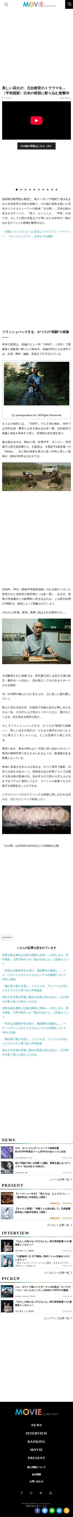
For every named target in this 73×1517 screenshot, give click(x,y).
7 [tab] (43, 189)
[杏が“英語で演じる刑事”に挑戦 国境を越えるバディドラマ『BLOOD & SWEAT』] (7, 1167)
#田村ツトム (20, 1266)
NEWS (36, 1425)
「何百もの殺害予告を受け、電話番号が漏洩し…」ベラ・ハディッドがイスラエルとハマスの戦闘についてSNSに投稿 (34, 975)
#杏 (26, 1173)
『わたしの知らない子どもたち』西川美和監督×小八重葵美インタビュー (43, 1303)
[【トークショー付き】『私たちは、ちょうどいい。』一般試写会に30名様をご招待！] (7, 1198)
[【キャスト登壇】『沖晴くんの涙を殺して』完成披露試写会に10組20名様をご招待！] (7, 1213)
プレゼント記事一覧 (58, 1225)
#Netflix (18, 1296)
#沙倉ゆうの (31, 1266)
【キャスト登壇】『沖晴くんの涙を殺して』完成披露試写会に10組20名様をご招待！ (42, 1210)
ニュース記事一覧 (59, 1179)
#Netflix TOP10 (29, 1296)
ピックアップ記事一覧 (56, 1318)
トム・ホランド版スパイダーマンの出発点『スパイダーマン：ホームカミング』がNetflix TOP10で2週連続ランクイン (42, 1289)
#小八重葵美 (29, 1311)
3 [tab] (25, 189)
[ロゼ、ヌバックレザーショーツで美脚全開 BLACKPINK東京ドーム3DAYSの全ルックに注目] (7, 1152)
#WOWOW (19, 1173)
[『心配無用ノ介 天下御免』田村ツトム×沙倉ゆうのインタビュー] (7, 1261)
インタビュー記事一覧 (56, 1272)
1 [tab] (17, 189)
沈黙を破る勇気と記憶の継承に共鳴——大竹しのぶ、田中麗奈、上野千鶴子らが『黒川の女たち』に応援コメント (35, 959)
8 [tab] (48, 189)
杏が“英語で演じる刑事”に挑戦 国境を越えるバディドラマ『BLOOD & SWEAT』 (43, 1165)
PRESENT (36, 1458)
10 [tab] (56, 189)
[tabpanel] (36, 170)
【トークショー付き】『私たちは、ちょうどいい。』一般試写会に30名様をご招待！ (42, 1195)
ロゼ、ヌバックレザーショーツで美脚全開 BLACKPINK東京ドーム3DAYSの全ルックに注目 (40, 1150)
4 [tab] (30, 189)
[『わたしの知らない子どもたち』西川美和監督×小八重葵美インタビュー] (7, 1306)
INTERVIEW (36, 1433)
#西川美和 (19, 1311)
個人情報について (36, 1467)
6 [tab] (39, 189)
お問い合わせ (36, 1481)
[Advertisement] (36, 45)
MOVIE (36, 1450)
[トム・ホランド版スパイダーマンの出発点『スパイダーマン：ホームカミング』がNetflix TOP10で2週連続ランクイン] (7, 1291)
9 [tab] (52, 189)
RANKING (36, 1441)
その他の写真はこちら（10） (36, 146)
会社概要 (36, 1474)
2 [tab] (21, 189)
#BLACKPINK (20, 1158)
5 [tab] (34, 189)
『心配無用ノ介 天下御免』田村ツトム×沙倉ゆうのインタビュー (42, 1258)
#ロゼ (29, 1158)
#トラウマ (7, 98)
